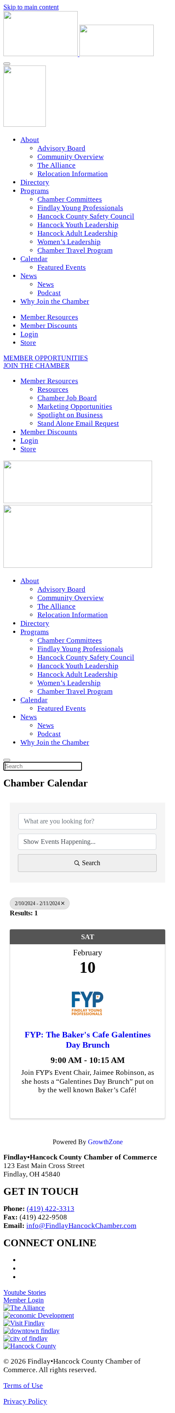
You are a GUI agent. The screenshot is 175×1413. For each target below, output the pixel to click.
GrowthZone (105, 1141)
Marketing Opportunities (74, 406)
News (28, 276)
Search (91, 862)
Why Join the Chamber (54, 301)
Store (28, 343)
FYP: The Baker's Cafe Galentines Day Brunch (88, 1039)
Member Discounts (48, 326)
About (29, 140)
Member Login (23, 1300)
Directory (34, 182)
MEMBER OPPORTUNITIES (45, 358)
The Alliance (56, 165)
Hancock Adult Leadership (77, 233)
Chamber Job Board (67, 398)
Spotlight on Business (70, 415)
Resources (52, 389)
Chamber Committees (69, 199)
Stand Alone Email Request (78, 423)
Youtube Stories (24, 1292)
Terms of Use (23, 1386)
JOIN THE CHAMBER (36, 365)
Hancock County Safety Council (85, 216)
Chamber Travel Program (75, 250)
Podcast (49, 293)
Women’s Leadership (69, 242)
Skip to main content (31, 7)
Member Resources (49, 317)
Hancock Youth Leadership (78, 225)
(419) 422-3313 (50, 1209)
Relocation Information (72, 174)
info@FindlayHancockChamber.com (81, 1226)
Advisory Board (61, 148)
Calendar (34, 259)
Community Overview (70, 157)
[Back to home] (78, 53)
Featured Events (61, 267)
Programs (34, 191)
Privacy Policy (25, 1401)
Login (29, 334)
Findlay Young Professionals (80, 208)
